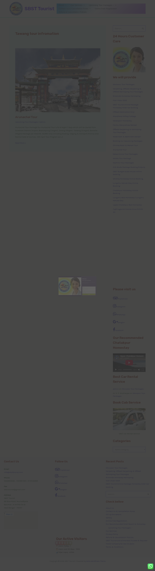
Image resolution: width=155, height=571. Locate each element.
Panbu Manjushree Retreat (125, 125)
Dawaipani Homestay (122, 121)
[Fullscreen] (142, 369)
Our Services (76, 5)
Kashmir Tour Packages (123, 163)
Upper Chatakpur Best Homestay (127, 205)
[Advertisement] (129, 250)
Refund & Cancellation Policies (73, 12)
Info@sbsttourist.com (13, 472)
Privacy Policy (112, 534)
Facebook (119, 330)
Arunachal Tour (26, 117)
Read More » (20, 142)
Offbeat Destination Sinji (124, 112)
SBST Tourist (39, 8)
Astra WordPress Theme (96, 561)
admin (116, 389)
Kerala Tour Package (122, 158)
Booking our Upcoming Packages (127, 141)
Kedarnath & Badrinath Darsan (127, 136)
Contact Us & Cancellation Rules (73, 9)
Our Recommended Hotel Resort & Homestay (125, 524)
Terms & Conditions (114, 547)
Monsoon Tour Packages (123, 84)
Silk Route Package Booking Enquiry (129, 167)
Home (61, 5)
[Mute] (139, 369)
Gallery (109, 517)
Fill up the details (113, 514)
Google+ (121, 322)
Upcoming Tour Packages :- (101, 5)
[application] (65, 5)
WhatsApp (120, 314)
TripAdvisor (123, 299)
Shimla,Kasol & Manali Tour (125, 145)
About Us (110, 508)
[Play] (116, 369)
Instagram (120, 306)
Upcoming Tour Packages (26, 122)
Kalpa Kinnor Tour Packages (125, 154)
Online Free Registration (106, 9)
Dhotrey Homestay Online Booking (128, 179)
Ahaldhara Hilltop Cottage (124, 116)
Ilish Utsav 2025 (120, 100)
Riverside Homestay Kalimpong (126, 96)
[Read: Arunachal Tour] (57, 80)
